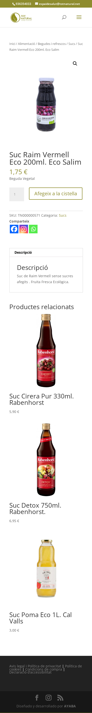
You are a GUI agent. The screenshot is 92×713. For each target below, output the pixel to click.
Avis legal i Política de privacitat (35, 666)
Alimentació (26, 43)
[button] (75, 63)
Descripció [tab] (23, 252)
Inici (12, 43)
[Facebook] (14, 229)
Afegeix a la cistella (55, 193)
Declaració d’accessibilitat (30, 672)
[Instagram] (23, 229)
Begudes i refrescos (52, 43)
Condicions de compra (43, 669)
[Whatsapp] (33, 229)
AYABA (70, 706)
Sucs (71, 43)
